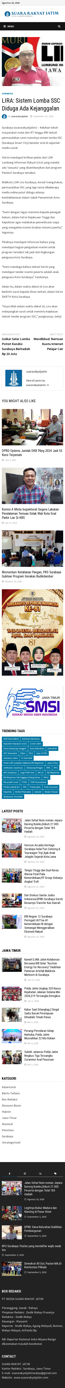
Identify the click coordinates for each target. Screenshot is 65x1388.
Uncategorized (11, 1142)
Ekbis (22, 753)
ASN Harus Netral (11, 738)
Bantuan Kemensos (31, 738)
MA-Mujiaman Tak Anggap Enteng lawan (22, 777)
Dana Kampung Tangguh (15, 748)
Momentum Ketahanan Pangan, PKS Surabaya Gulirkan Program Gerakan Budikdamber (31, 574)
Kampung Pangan (34, 767)
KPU (56, 767)
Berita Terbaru (11, 1093)
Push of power (51, 787)
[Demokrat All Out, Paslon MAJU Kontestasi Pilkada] (12, 1264)
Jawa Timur (52, 763)
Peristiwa (8, 1130)
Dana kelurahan (37, 748)
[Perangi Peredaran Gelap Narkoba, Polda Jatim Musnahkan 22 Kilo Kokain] (12, 1031)
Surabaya (7, 93)
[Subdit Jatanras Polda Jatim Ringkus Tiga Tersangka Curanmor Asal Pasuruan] (12, 1052)
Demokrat (52, 748)
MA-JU (41, 772)
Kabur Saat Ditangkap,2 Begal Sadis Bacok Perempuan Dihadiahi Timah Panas (41, 1013)
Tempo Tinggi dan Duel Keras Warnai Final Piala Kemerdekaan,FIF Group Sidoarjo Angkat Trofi (43, 876)
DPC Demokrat (10, 753)
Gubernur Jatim (11, 758)
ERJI (31, 753)
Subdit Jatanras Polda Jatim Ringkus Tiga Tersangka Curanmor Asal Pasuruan (41, 1055)
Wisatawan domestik (13, 796)
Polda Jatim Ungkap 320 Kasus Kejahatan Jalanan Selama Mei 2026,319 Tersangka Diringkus (42, 992)
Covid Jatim (35, 743)
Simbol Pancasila (23, 791)
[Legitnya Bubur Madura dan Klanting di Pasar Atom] (12, 1208)
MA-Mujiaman (53, 772)
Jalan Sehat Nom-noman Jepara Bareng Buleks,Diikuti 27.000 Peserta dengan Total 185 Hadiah (43, 826)
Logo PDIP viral (27, 772)
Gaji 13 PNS (41, 753)
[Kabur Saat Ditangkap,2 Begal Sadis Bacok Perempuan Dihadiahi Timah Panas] (12, 1010)
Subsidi (37, 791)
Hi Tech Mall (26, 758)
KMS (48, 767)
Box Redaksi (9, 1099)
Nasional (7, 1124)
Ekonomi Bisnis (11, 1105)
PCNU (24, 782)
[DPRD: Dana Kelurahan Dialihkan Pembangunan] (12, 1227)
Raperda (8, 791)
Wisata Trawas (51, 791)
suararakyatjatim (19, 116)
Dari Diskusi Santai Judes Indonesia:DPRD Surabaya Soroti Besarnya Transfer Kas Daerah (43, 899)
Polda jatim (35, 787)
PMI (24, 787)
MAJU (46, 777)
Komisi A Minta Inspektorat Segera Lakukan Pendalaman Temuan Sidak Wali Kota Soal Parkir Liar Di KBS (30, 513)
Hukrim (6, 1112)
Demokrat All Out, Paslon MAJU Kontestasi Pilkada (43, 1265)
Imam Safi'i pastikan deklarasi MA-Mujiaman (24, 763)
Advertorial (9, 1087)
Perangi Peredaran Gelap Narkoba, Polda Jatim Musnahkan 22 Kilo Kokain (39, 1034)
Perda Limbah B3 (12, 787)
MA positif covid (11, 782)
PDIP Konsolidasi (38, 782)
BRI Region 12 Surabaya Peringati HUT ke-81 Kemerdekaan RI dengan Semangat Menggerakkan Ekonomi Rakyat (39, 924)
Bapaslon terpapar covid (15, 743)
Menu (11, 26)
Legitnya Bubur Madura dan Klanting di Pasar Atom (40, 1209)
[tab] (9, 1173)
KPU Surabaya (10, 772)
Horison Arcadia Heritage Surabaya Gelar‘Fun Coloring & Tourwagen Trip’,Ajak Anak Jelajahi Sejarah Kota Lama (42, 850)
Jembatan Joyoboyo (13, 767)
